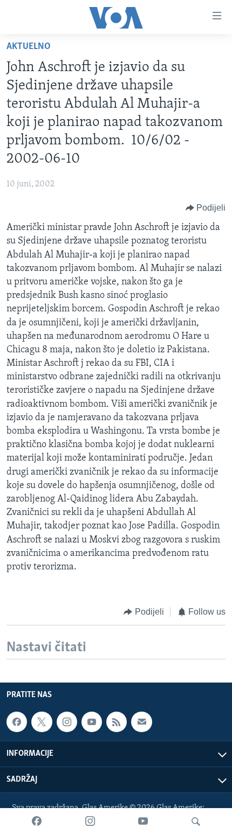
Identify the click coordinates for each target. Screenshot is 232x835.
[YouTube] (143, 821)
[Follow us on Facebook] (16, 722)
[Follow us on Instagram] (67, 722)
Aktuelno (28, 47)
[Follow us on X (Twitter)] (41, 722)
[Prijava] (141, 722)
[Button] (206, 208)
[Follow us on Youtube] (91, 722)
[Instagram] (90, 821)
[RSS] (116, 722)
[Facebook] (36, 821)
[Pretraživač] (196, 821)
